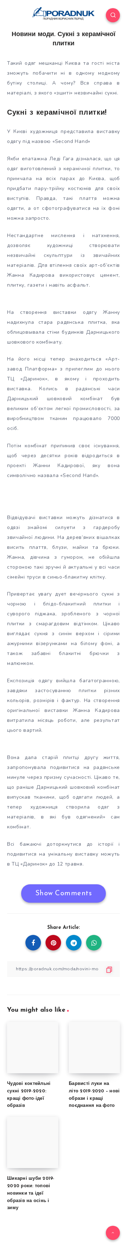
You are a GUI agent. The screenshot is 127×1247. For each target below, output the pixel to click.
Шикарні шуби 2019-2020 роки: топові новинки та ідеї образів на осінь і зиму (31, 1193)
